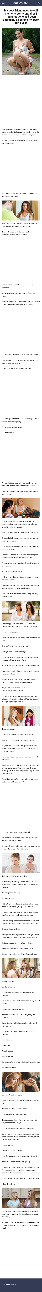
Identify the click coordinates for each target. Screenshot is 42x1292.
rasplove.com (21, 3)
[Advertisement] (21, 104)
